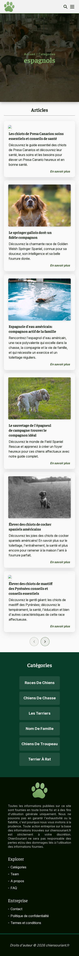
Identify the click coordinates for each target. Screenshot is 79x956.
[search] (65, 7)
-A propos (16, 881)
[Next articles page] (45, 641)
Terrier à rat (39, 759)
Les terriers (39, 713)
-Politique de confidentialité (28, 916)
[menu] (72, 7)
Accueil (29, 54)
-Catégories (17, 867)
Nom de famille (39, 728)
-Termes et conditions (24, 923)
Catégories (46, 54)
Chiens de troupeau (39, 744)
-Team (13, 874)
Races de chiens (39, 683)
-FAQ (12, 888)
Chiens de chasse (39, 698)
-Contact (15, 909)
